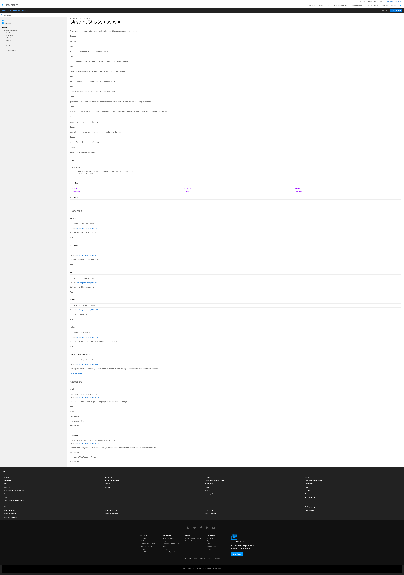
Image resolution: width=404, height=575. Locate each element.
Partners (210, 549)
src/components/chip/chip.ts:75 (87, 255)
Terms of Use (210, 558)
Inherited (8, 23)
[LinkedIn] (207, 528)
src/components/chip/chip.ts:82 (87, 283)
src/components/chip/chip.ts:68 (87, 228)
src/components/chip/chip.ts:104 (88, 397)
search (2, 15)
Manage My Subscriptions (194, 538)
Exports (5, 27)
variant (8, 43)
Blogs (164, 541)
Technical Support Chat (171, 543)
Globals (72, 18)
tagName (9, 45)
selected (8, 40)
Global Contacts (389, 1)
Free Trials (385, 5)
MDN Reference (76, 374)
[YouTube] (213, 528)
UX (329, 5)
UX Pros (143, 541)
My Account (398, 1)
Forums (165, 546)
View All (143, 549)
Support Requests (191, 541)
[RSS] (188, 528)
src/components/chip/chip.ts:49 (87, 364)
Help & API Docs (168, 538)
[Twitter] (195, 528)
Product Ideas (167, 549)
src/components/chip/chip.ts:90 (87, 310)
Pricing (393, 5)
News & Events (212, 546)
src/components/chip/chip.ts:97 (87, 337)
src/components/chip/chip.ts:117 (88, 443)
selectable (9, 38)
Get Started (396, 10)
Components (383, 10)
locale (8, 48)
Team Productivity (357, 5)
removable (9, 35)
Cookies (202, 558)
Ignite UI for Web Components (15, 10)
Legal (209, 543)
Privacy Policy (188, 558)
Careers (209, 541)
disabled (8, 33)
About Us (210, 538)
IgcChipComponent (10, 30)
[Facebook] (201, 528)
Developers (144, 538)
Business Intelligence (341, 5)
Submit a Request (169, 552)
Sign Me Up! (237, 554)
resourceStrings (11, 50)
